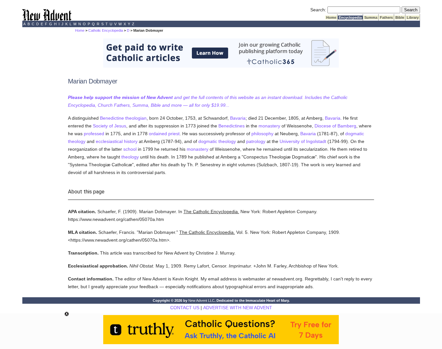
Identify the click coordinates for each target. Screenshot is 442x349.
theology (130, 156)
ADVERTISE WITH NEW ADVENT (237, 307)
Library (413, 17)
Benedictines (231, 125)
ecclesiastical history (117, 141)
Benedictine (112, 118)
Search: (318, 9)
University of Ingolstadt (303, 141)
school (130, 149)
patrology (255, 141)
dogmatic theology (217, 141)
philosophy (262, 133)
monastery (269, 125)
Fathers (386, 17)
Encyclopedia (350, 17)
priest (174, 133)
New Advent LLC (201, 300)
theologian (136, 118)
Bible (399, 17)
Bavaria (238, 118)
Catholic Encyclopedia (105, 30)
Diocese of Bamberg (335, 125)
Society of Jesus (109, 125)
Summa (370, 17)
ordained (158, 133)
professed (94, 133)
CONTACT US (184, 307)
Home (331, 17)
